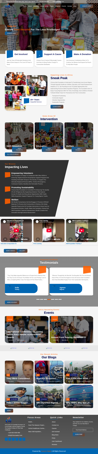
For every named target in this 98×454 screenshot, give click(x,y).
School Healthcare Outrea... (36, 428)
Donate (69, 6)
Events (64, 6)
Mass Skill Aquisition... (35, 431)
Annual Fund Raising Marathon (67, 337)
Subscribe (78, 434)
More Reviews (12, 302)
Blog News (55, 435)
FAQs (53, 438)
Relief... (30, 422)
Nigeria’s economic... (47, 378)
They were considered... (19, 378)
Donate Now (11, 33)
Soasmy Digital (46, 451)
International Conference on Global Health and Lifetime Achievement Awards (24, 335)
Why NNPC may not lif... (78, 402)
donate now (86, 6)
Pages (52, 6)
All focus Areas (13, 154)
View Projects (19, 149)
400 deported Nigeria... (48, 402)
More (9, 410)
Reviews (54, 444)
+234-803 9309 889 (44, 1)
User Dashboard (57, 441)
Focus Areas (44, 6)
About (30, 6)
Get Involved (56, 431)
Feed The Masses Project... (36, 425)
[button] (95, 27)
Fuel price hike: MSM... (78, 378)
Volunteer (36, 6)
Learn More (57, 106)
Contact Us (55, 425)
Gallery (22, 250)
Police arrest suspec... (18, 402)
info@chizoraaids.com (58, 1)
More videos (10, 250)
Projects (57, 6)
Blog (74, 6)
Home (25, 6)
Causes (54, 428)
